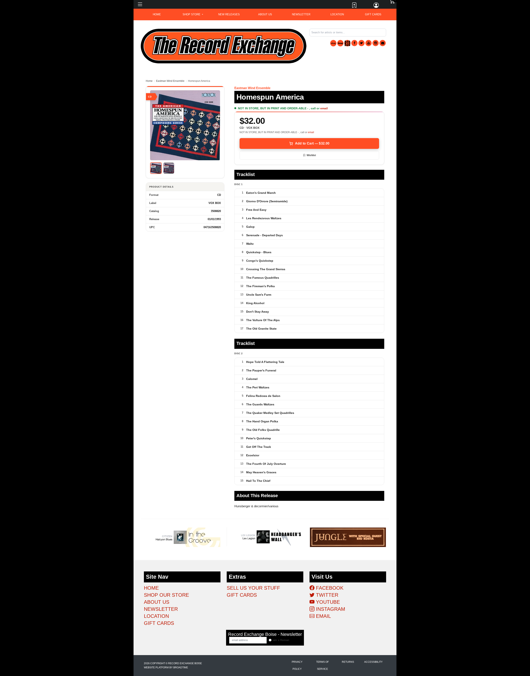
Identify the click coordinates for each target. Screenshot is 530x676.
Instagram (329, 609)
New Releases (229, 14)
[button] (192, 14)
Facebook (328, 588)
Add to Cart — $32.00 (312, 143)
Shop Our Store (166, 595)
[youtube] (368, 43)
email (324, 108)
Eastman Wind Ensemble (170, 81)
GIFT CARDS (373, 14)
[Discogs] (340, 43)
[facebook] (354, 43)
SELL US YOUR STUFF (253, 588)
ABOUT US (265, 14)
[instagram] (375, 43)
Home (149, 81)
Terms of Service (322, 665)
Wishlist (311, 155)
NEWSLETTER (301, 14)
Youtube (327, 602)
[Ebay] (333, 43)
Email (322, 616)
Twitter (326, 595)
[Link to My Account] (376, 6)
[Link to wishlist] (354, 6)
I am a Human (280, 640)
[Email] (382, 43)
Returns (348, 661)
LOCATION (337, 14)
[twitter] (361, 43)
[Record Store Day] (347, 43)
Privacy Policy (297, 665)
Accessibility (373, 661)
